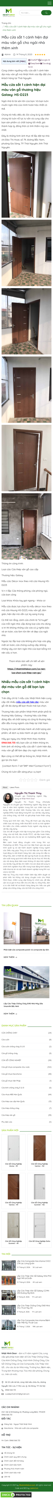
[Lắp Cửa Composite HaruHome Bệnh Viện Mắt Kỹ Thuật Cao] (9, 1324)
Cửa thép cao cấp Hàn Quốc (26, 1101)
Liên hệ (7, 1476)
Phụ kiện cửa (26, 1122)
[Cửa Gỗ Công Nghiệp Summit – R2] (39, 1186)
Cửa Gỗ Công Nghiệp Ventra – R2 (39, 1165)
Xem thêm (9, 957)
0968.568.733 (7, 1415)
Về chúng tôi (9, 1453)
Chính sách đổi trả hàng (14, 1461)
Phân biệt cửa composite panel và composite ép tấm (26, 950)
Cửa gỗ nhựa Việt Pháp (26, 1081)
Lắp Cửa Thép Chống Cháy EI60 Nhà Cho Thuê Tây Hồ (33, 1306)
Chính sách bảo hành (12, 1465)
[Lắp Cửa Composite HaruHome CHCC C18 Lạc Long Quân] (9, 1265)
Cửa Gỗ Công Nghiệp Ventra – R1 (13, 1204)
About (5, 787)
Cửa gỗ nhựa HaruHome (26, 1074)
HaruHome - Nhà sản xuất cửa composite (21, 1428)
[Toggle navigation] (49, 3)
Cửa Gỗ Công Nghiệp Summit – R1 (13, 1242)
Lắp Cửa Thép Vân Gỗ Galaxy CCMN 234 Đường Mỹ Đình (33, 1291)
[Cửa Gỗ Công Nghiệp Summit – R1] (13, 1225)
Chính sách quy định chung (15, 1457)
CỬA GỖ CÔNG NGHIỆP (26, 1060)
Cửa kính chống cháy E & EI (26, 1088)
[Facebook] (48, 793)
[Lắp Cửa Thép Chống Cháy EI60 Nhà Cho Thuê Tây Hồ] (9, 1309)
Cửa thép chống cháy (26, 1108)
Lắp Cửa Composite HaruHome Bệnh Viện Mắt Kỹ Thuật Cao (33, 1321)
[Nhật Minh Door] (9, 12)
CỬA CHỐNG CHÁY (26, 1033)
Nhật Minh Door (28, 798)
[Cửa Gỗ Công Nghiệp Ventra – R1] (13, 1186)
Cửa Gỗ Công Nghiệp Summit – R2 (39, 1204)
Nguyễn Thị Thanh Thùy (28, 793)
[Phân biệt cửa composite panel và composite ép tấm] (26, 928)
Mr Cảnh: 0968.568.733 (11, 1440)
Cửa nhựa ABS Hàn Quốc (26, 1094)
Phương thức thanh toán (14, 1468)
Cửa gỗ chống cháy (26, 1053)
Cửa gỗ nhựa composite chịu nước (26, 1067)
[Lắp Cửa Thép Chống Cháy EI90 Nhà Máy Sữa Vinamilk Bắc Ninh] (26, 982)
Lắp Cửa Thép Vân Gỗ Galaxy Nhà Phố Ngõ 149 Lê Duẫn (34, 1277)
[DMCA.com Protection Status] (16, 1494)
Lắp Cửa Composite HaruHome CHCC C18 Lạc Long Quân (34, 1262)
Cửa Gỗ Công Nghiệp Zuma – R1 (13, 1165)
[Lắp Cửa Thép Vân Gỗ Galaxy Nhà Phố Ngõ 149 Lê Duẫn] (9, 1280)
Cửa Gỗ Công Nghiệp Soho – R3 (39, 1242)
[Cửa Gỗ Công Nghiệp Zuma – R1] (13, 1148)
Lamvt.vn (34, 1488)
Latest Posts (14, 787)
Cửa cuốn (26, 1039)
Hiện (22, 61)
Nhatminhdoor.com (27, 1485)
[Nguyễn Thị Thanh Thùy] (8, 798)
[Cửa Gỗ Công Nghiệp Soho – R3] (39, 1225)
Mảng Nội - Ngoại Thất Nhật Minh (18, 1424)
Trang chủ (6, 23)
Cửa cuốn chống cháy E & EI (26, 1046)
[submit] (46, 12)
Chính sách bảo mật (12, 1472)
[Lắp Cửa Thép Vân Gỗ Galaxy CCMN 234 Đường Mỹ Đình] (9, 1295)
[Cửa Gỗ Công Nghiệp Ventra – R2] (39, 1148)
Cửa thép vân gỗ (26, 1115)
